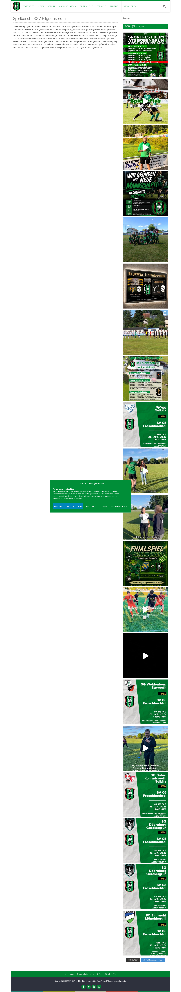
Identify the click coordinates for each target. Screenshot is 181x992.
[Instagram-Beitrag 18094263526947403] (145, 794)
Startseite (28, 6)
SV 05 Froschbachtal (77, 981)
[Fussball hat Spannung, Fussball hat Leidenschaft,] (145, 286)
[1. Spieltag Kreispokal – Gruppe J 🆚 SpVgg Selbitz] (145, 332)
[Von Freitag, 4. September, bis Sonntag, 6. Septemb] (145, 55)
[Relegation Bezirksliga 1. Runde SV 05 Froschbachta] (145, 655)
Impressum (69, 974)
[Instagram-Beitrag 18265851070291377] (145, 933)
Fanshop (115, 6)
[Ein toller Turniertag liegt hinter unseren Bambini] (145, 239)
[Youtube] (94, 987)
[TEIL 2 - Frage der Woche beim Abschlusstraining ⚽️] (145, 471)
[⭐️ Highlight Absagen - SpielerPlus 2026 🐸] (145, 101)
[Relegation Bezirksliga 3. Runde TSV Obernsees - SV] (145, 563)
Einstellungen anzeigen (114, 506)
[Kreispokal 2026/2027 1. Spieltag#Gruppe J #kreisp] (145, 424)
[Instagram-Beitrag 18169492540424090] (145, 702)
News (41, 6)
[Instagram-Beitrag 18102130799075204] (145, 886)
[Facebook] (83, 987)
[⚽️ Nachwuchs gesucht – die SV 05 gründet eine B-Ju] (145, 193)
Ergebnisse (86, 6)
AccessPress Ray (120, 981)
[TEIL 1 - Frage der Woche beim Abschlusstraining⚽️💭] (145, 517)
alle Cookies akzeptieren (68, 506)
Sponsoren (129, 6)
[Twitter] (89, 987)
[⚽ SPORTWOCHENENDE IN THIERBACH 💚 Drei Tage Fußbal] (145, 378)
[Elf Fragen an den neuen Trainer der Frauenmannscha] (145, 147)
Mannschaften (67, 6)
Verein (51, 6)
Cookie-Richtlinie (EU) (107, 974)
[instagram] (99, 987)
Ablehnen (91, 506)
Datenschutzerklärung (86, 974)
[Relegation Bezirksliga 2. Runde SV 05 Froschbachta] (145, 609)
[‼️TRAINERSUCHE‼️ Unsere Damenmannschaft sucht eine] (145, 748)
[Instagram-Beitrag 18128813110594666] (145, 840)
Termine (101, 6)
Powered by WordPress (96, 981)
